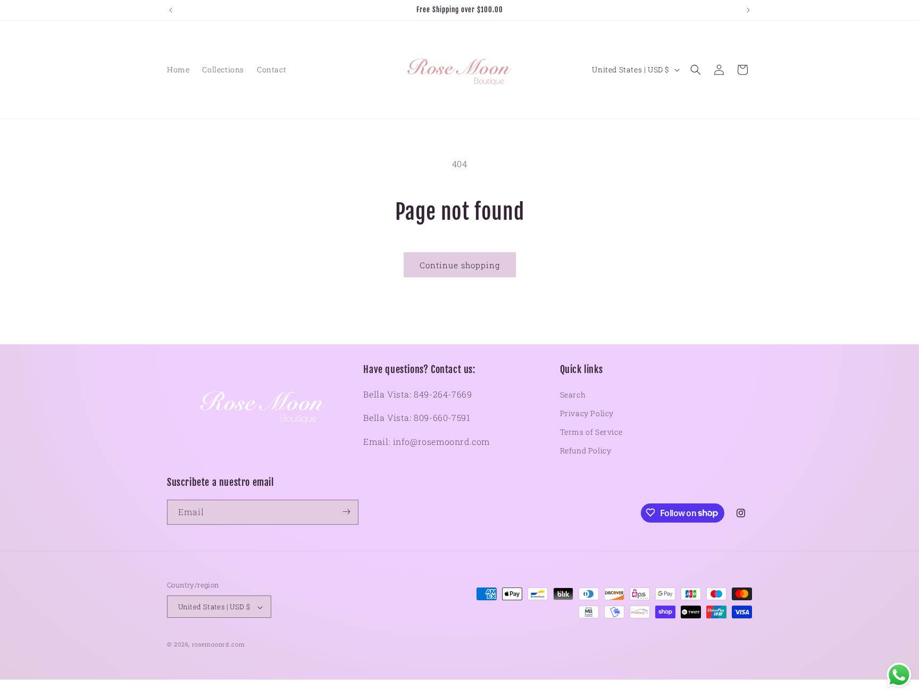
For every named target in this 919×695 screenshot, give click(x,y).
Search (573, 395)
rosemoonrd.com (218, 645)
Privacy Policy (587, 413)
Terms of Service (591, 432)
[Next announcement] (748, 10)
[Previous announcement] (170, 10)
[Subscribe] (346, 511)
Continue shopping (460, 265)
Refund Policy (586, 450)
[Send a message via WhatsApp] (899, 675)
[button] (695, 69)
